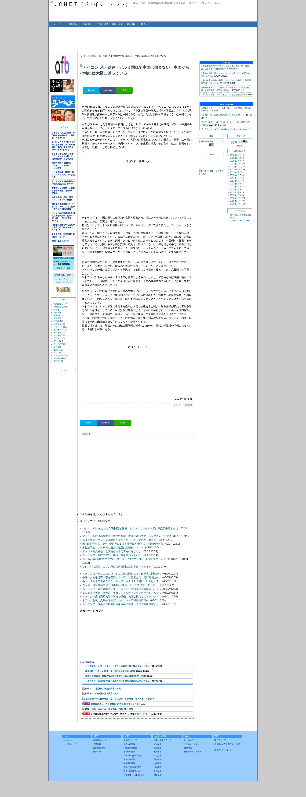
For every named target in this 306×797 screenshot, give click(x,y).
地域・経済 (117, 24)
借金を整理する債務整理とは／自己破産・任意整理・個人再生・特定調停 (120, 699)
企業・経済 (103, 24)
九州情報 (157, 752)
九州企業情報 (99, 748)
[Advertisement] (153, 38)
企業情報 (97, 744)
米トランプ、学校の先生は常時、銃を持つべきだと (111, 555)
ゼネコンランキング (192, 744)
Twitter (91, 90)
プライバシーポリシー (239, 220)
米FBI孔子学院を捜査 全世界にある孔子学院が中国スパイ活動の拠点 (122, 543)
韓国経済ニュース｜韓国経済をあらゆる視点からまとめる (118, 704)
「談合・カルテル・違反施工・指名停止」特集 (111, 709)
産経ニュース (59, 324)
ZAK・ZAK (58, 341)
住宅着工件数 (190, 740)
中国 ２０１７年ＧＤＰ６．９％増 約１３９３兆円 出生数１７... (121, 581)
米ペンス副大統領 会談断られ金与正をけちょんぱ (111, 551)
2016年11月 (235, 201)
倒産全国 (87, 24)
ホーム (57, 24)
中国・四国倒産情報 (132, 771)
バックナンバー (63, 279)
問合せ (144, 24)
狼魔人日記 (58, 350)
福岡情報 (157, 767)
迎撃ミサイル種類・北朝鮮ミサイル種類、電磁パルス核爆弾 (63, 190)
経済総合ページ (100, 740)
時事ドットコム (60, 327)
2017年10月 (235, 169)
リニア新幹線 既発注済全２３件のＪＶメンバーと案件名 (63, 174)
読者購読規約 (60, 275)
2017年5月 (234, 184)
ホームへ (67, 740)
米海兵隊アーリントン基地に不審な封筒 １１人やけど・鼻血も (119, 540)
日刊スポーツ (59, 338)
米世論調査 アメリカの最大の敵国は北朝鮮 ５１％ (113, 547)
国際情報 (157, 775)
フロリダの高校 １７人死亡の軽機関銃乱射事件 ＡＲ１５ (116, 566)
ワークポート (145, 714)
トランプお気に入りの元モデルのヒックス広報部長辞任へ (115, 600)
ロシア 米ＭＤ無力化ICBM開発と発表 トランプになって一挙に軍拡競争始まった (130, 528)
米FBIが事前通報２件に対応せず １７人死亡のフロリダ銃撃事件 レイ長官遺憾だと (131, 559)
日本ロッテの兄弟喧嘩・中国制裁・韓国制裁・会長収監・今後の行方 (63, 135)
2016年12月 (235, 198)
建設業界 (97, 752)
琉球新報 (57, 318)
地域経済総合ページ (162, 740)
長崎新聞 (57, 312)
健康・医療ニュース (60, 241)
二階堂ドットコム (61, 355)
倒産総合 (73, 24)
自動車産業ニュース (192, 752)
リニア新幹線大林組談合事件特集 (105, 688)
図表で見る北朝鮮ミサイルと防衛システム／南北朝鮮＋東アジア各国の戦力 (63, 206)
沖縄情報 (157, 763)
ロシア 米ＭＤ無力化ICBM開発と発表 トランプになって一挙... (119, 585)
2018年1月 (234, 161)
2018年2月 (234, 158)
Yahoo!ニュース (60, 304)
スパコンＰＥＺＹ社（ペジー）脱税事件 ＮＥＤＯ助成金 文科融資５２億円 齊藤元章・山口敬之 (63, 146)
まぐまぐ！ (69, 282)
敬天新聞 (57, 347)
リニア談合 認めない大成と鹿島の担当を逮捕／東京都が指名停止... (117, 681)
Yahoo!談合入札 (60, 307)
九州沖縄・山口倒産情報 (134, 775)
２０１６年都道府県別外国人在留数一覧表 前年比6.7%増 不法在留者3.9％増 (63, 217)
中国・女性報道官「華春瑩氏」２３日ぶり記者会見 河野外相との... (121, 577)
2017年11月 (235, 167)
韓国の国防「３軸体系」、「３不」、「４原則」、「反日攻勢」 (63, 165)
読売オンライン (60, 330)
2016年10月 (235, 204)
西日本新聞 (58, 321)
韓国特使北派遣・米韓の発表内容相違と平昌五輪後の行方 (112, 676)
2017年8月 (234, 175)
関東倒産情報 (129, 763)
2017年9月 (234, 172)
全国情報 (157, 748)
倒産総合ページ (130, 740)
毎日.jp (56, 310)
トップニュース (69, 744)
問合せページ (220, 740)
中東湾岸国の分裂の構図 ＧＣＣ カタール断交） (63, 198)
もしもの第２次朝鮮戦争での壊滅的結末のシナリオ (63, 182)
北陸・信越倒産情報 (132, 756)
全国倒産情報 (129, 744)
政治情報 (157, 744)
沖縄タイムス (59, 315)
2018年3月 (234, 155)
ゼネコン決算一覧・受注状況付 (104, 693)
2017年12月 (235, 164)
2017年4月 (234, 187)
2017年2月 (234, 192)
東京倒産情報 (129, 759)
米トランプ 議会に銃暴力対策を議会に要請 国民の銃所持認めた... (121, 604)
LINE (124, 90)
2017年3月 (234, 189)
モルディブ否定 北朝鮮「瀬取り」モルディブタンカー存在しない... (121, 592)
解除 (68, 268)
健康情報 (188, 748)
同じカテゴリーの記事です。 (96, 521)
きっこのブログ (60, 344)
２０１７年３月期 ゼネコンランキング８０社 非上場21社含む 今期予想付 (63, 156)
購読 (60, 268)
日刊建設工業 (59, 332)
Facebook (108, 90)
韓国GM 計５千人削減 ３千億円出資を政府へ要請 (110, 671)
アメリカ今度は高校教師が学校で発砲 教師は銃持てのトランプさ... (121, 596)
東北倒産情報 (129, 752)
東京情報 (157, 756)
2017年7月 (234, 178)
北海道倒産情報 (130, 748)
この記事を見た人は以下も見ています (101, 514)
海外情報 (131, 24)
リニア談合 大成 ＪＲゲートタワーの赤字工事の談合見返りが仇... (117, 666)
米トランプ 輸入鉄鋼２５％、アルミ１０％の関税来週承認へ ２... (121, 589)
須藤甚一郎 (58, 361)
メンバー (57, 353)
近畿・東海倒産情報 (132, 767)
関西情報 (157, 759)
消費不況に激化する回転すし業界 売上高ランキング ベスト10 (64, 227)
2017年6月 (234, 181)
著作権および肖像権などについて (227, 745)
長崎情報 (157, 771)
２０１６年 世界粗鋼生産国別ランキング (63, 235)
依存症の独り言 (60, 358)
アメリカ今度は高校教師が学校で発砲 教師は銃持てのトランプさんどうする (127, 536)
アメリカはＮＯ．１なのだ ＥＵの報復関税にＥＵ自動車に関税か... (121, 573)
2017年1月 (234, 195)
